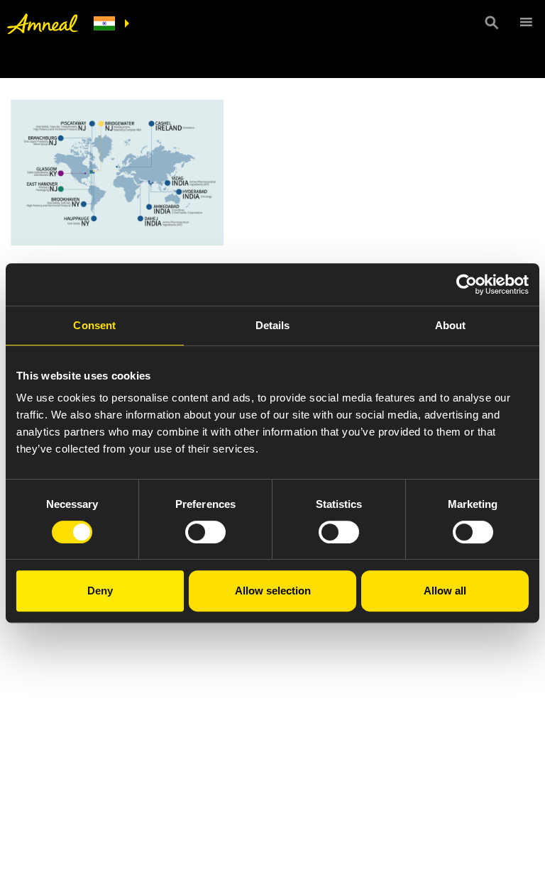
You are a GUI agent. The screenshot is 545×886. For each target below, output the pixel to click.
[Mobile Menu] (524, 22)
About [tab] (450, 325)
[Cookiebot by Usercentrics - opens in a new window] (466, 284)
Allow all (445, 591)
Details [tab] (272, 325)
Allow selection (273, 591)
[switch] (205, 532)
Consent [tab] (94, 325)
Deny (100, 591)
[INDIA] (111, 23)
